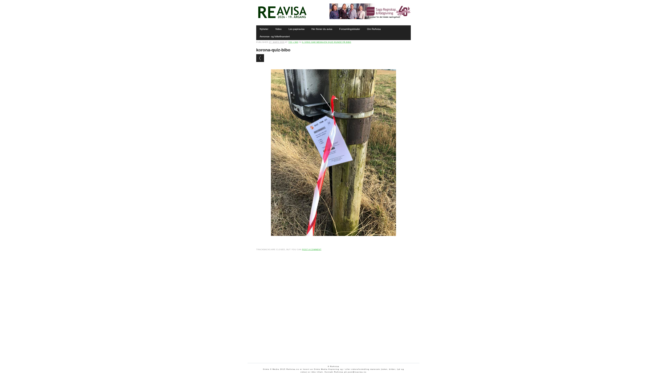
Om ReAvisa (374, 29)
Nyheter (264, 29)
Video (278, 29)
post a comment (311, 249)
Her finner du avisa (321, 29)
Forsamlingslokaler (349, 29)
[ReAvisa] (282, 18)
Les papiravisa (296, 29)
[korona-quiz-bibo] (333, 239)
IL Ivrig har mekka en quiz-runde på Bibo (326, 42)
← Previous (260, 58)
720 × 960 (293, 42)
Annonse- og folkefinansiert (275, 36)
